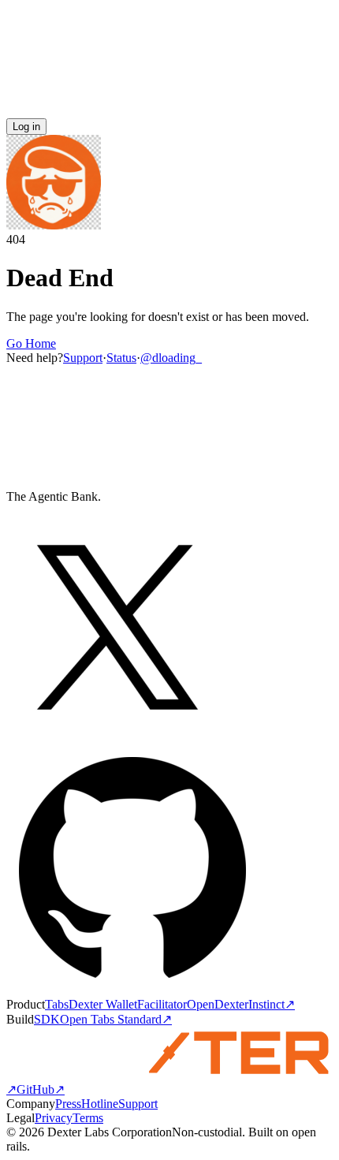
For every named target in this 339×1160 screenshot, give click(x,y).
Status (121, 357)
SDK (47, 1019)
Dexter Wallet (103, 1004)
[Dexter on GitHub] (132, 989)
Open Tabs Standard (116, 1019)
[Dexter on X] (117, 733)
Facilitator (162, 1004)
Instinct (271, 1004)
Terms (88, 1118)
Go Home (31, 343)
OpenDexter (217, 1004)
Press (68, 1103)
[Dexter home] (169, 110)
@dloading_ (171, 357)
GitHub (41, 1089)
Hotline (99, 1103)
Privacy (54, 1118)
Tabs (57, 1004)
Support (82, 357)
